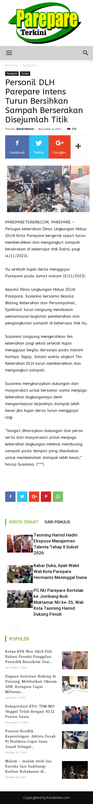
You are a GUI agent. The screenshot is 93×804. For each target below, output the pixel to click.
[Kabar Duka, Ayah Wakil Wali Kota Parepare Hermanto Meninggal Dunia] (18, 574)
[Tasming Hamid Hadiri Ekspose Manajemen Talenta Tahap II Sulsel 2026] (18, 544)
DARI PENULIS (57, 522)
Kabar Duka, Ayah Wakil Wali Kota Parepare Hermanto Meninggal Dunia (60, 571)
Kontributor (25, 129)
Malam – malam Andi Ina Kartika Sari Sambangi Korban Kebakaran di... (28, 766)
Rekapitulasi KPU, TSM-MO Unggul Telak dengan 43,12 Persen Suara (30, 711)
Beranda (11, 65)
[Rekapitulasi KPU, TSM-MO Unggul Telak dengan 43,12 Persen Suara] (74, 715)
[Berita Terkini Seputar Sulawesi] (46, 23)
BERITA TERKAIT (23, 522)
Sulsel (25, 73)
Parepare (29, 65)
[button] (86, 53)
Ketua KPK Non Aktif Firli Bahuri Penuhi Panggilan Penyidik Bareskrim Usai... (28, 656)
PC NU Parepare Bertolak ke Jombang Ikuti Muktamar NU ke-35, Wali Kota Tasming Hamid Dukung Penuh (58, 602)
